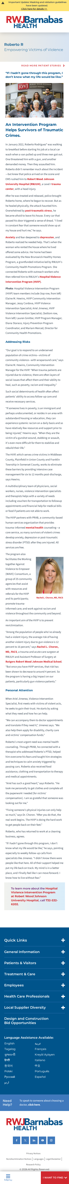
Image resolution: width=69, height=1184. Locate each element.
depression (47, 237)
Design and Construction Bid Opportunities (26, 1020)
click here (34, 1105)
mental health (34, 528)
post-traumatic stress (38, 211)
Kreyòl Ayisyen (45, 1054)
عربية (38, 1043)
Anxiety (10, 237)
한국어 (8, 1065)
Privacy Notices (33, 1153)
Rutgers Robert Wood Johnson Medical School (33, 662)
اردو (6, 1082)
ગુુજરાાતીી (9, 1054)
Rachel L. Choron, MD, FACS (49, 597)
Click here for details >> (34, 8)
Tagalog (9, 1049)
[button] (55, 1177)
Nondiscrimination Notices (18, 1159)
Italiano (40, 1060)
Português (42, 1071)
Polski (8, 1071)
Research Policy (33, 1164)
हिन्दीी (7, 1060)
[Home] (34, 22)
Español (40, 1077)
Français (40, 1049)
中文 (37, 1065)
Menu (8, 1179)
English (9, 1043)
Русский (9, 1077)
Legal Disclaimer (53, 1159)
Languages (38, 1159)
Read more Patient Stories (41, 66)
